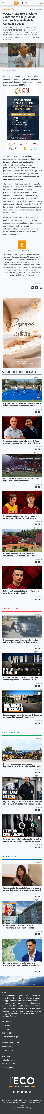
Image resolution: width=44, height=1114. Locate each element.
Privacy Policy (7, 1046)
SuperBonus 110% (9, 1064)
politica (9, 856)
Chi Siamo (6, 1025)
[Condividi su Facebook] (37, 287)
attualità (10, 732)
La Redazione (7, 1029)
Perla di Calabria (8, 1060)
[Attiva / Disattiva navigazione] (2, 3)
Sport (7, 9)
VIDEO (39, 3)
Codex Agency (8, 1067)
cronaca (10, 608)
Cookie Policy (7, 1050)
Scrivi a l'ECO (7, 1033)
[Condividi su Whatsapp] (40, 287)
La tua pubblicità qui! (10, 1037)
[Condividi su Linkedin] (33, 287)
